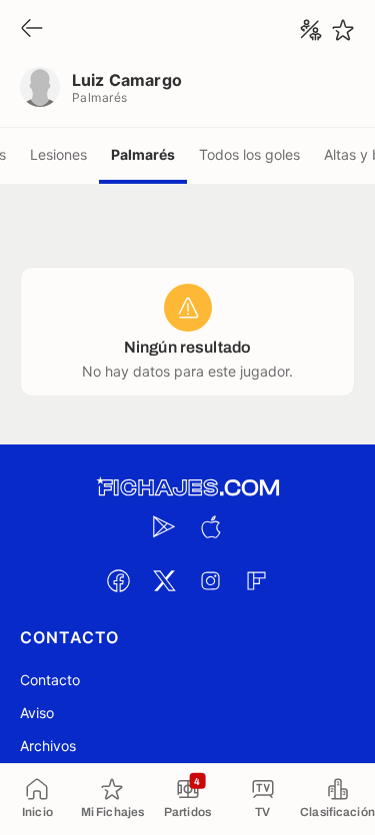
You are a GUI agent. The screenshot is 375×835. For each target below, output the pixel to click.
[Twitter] (165, 580)
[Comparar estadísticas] (311, 30)
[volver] (32, 29)
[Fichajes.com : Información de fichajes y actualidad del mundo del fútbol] (188, 487)
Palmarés (143, 154)
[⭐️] (343, 30)
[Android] (165, 526)
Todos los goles (249, 154)
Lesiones (58, 154)
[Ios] (211, 526)
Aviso (37, 712)
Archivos (48, 745)
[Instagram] (211, 580)
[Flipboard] (257, 580)
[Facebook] (119, 580)
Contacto (50, 679)
